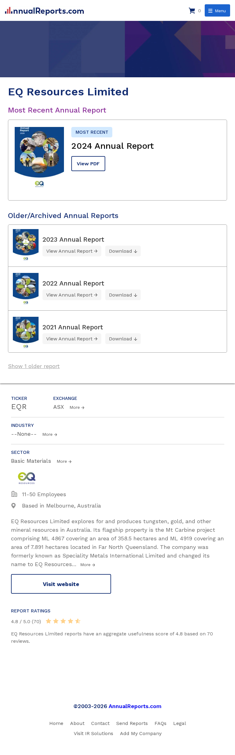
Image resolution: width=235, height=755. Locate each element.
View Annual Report (69, 251)
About (77, 723)
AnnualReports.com (135, 706)
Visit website (61, 584)
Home (56, 723)
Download (120, 251)
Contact (100, 723)
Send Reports (132, 723)
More (74, 407)
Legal (179, 723)
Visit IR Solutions (93, 733)
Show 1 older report (34, 366)
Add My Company (141, 733)
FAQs (160, 723)
